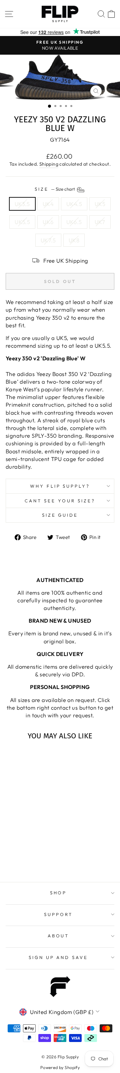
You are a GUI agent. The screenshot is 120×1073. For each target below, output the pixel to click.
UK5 (100, 203)
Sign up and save (58, 957)
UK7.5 (48, 240)
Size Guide (60, 515)
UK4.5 (74, 203)
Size (55, 189)
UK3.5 (22, 203)
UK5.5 (22, 221)
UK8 (74, 240)
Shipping (48, 164)
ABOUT (58, 935)
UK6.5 (74, 221)
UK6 (48, 221)
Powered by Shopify (60, 1067)
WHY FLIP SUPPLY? (60, 486)
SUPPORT (58, 914)
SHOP (58, 892)
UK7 (100, 221)
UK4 (48, 203)
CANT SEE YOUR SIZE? (60, 500)
